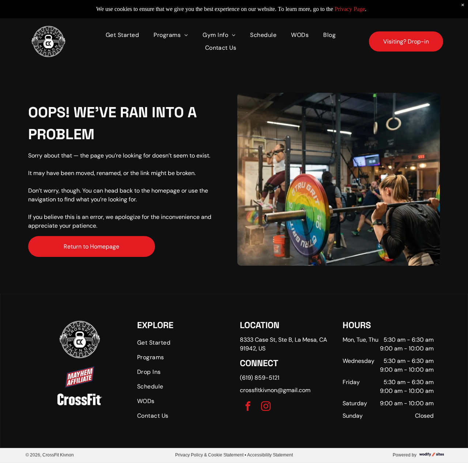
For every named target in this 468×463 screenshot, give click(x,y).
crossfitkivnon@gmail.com (275, 390)
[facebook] (248, 407)
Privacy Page (350, 9)
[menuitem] (122, 35)
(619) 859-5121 (259, 378)
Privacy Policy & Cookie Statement (209, 455)
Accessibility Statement (270, 455)
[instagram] (266, 407)
